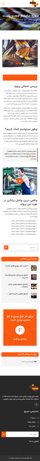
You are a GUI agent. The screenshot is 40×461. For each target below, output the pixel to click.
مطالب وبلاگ (31, 422)
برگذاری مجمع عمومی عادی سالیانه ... (18, 285)
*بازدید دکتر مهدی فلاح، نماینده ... (16, 267)
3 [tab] (23, 63)
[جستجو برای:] (20, 247)
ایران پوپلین (17, 458)
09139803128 (20, 339)
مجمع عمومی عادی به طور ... (17, 294)
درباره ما (33, 418)
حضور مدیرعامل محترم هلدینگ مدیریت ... (16, 276)
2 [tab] (20, 63)
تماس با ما (32, 426)
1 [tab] (17, 63)
